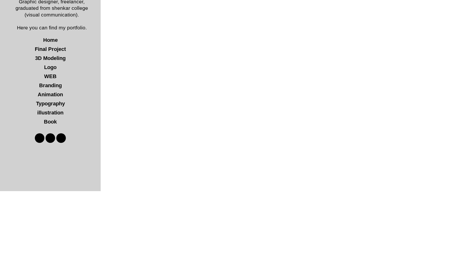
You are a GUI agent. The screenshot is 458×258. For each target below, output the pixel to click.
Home (50, 40)
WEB (50, 76)
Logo (50, 67)
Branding (50, 85)
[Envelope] (61, 138)
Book (50, 122)
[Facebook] (39, 138)
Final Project (50, 49)
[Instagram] (50, 138)
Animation (50, 94)
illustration (50, 113)
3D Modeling (50, 58)
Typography (50, 104)
